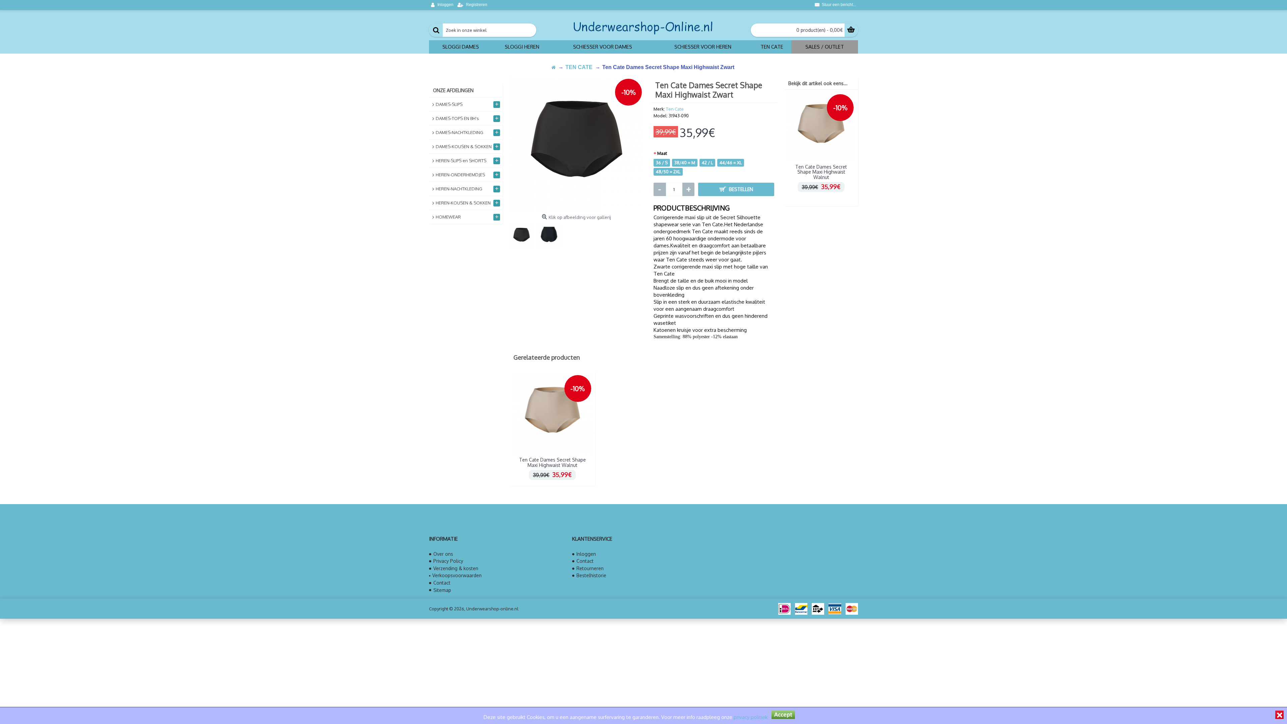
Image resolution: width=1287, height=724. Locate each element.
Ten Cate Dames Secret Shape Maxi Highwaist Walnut (821, 172)
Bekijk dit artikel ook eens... (818, 83)
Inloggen (586, 554)
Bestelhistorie (591, 575)
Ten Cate (675, 109)
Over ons (443, 554)
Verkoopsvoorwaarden (457, 575)
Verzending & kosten (455, 568)
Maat (662, 153)
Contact (441, 583)
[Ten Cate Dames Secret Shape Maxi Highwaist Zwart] (576, 144)
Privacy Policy (448, 561)
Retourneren (590, 568)
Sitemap (442, 590)
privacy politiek (751, 717)
